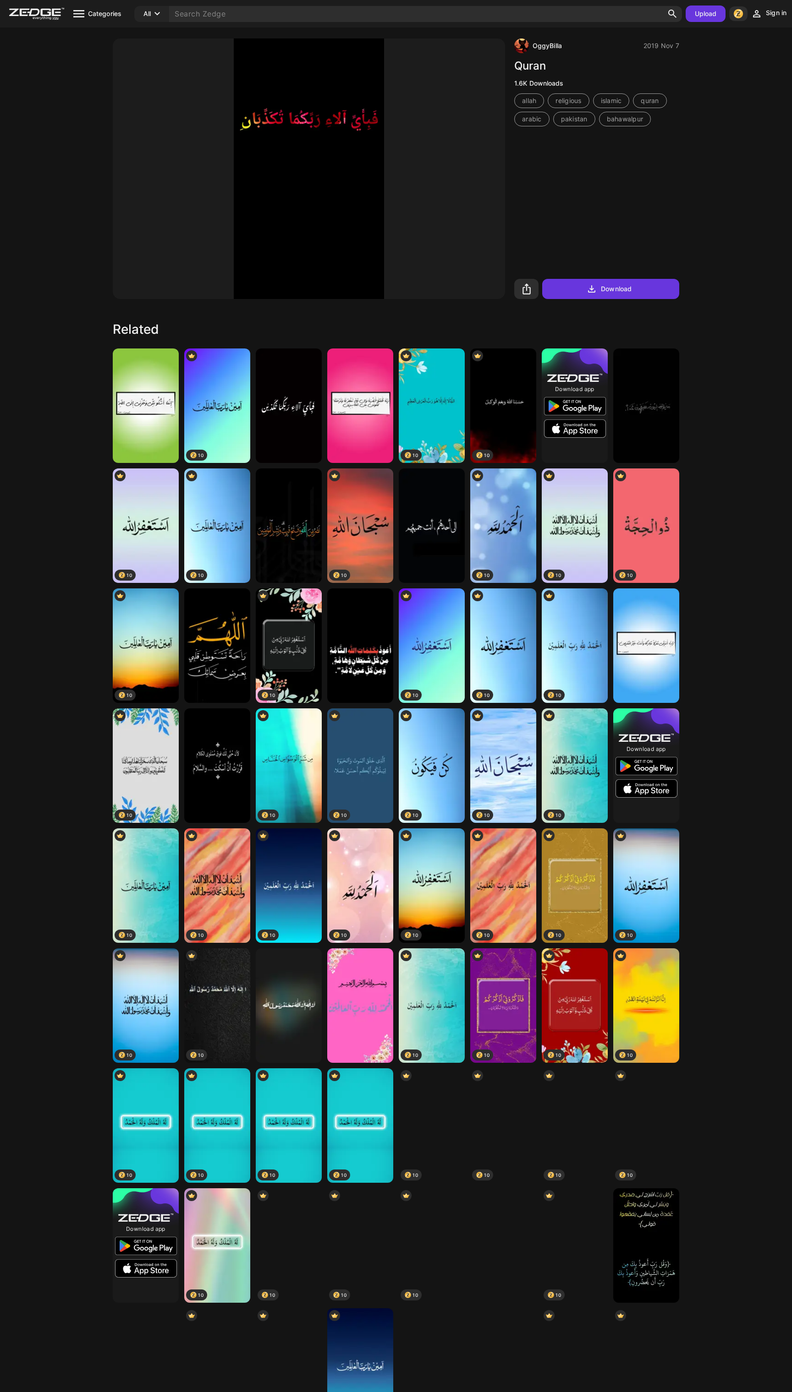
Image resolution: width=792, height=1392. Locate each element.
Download (616, 289)
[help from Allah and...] (289, 525)
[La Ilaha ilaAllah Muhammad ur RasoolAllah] (289, 1005)
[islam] (146, 405)
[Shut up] (217, 765)
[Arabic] (217, 645)
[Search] (672, 14)
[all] (432, 525)
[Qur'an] (646, 1245)
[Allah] (289, 405)
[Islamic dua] (360, 645)
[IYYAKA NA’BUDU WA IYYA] (503, 1245)
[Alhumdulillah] (360, 1005)
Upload (706, 13)
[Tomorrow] (646, 405)
